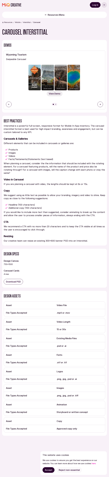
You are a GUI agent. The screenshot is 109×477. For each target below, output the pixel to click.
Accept (48, 470)
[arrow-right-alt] (100, 104)
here (94, 463)
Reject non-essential (69, 470)
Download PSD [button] (13, 281)
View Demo (54, 93)
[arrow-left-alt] (9, 104)
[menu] (104, 5)
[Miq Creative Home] (11, 4)
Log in (95, 5)
